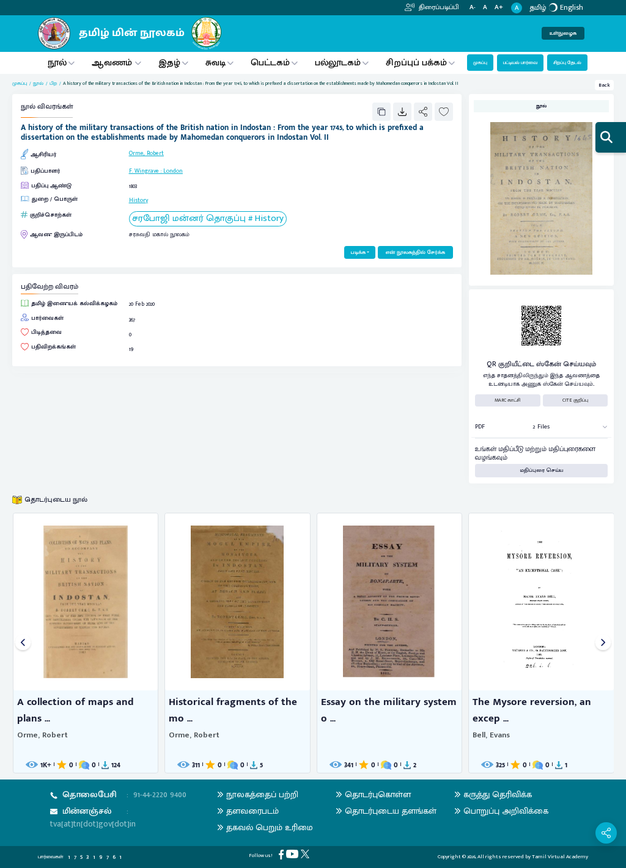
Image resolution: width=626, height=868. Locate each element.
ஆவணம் (113, 62)
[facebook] (282, 854)
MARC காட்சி (508, 400)
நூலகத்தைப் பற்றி (262, 794)
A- (473, 7)
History (138, 200)
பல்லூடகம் (338, 62)
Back (604, 85)
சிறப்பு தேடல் (567, 63)
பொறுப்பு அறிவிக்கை (505, 811)
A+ (499, 7)
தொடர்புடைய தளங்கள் (390, 811)
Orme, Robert (146, 153)
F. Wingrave (144, 171)
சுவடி (215, 62)
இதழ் (169, 62)
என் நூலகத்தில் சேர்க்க (415, 252)
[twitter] (306, 853)
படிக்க (358, 252)
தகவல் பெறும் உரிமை (269, 827)
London (173, 171)
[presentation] (23, 643)
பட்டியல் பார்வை (520, 63)
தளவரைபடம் (252, 811)
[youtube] (293, 853)
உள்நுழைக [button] (563, 33)
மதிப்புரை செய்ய (542, 470)
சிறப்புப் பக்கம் (416, 62)
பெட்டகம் (270, 62)
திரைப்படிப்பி (438, 7)
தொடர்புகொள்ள (378, 794)
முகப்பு (480, 63)
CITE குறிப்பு (575, 400)
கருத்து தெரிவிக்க (497, 794)
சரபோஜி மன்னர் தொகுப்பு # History (208, 219)
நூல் (57, 62)
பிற (53, 83)
